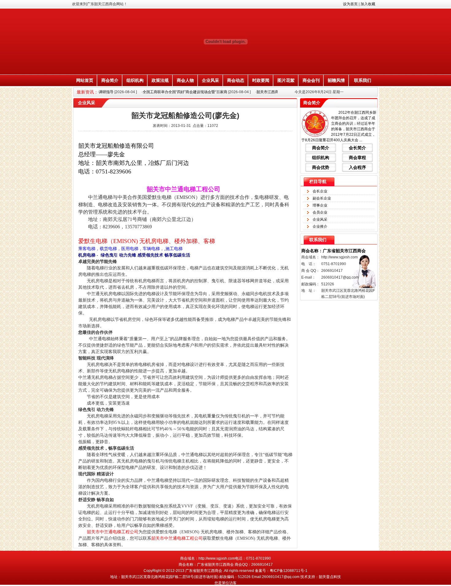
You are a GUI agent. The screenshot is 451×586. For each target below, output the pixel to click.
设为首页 (350, 4)
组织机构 (135, 80)
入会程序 (357, 167)
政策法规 (160, 80)
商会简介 (109, 80)
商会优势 (320, 167)
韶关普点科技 (330, 577)
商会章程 (357, 157)
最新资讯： (87, 91)
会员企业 (320, 212)
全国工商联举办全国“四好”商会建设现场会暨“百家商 (178, 92)
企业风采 (210, 80)
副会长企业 (322, 198)
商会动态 (235, 80)
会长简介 (357, 147)
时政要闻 (260, 80)
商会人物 (185, 80)
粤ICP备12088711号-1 (288, 571)
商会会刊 (311, 80)
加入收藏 (367, 4)
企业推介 (320, 226)
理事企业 (320, 205)
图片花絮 (286, 80)
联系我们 (362, 80)
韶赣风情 (336, 80)
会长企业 (320, 191)
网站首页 (84, 80)
